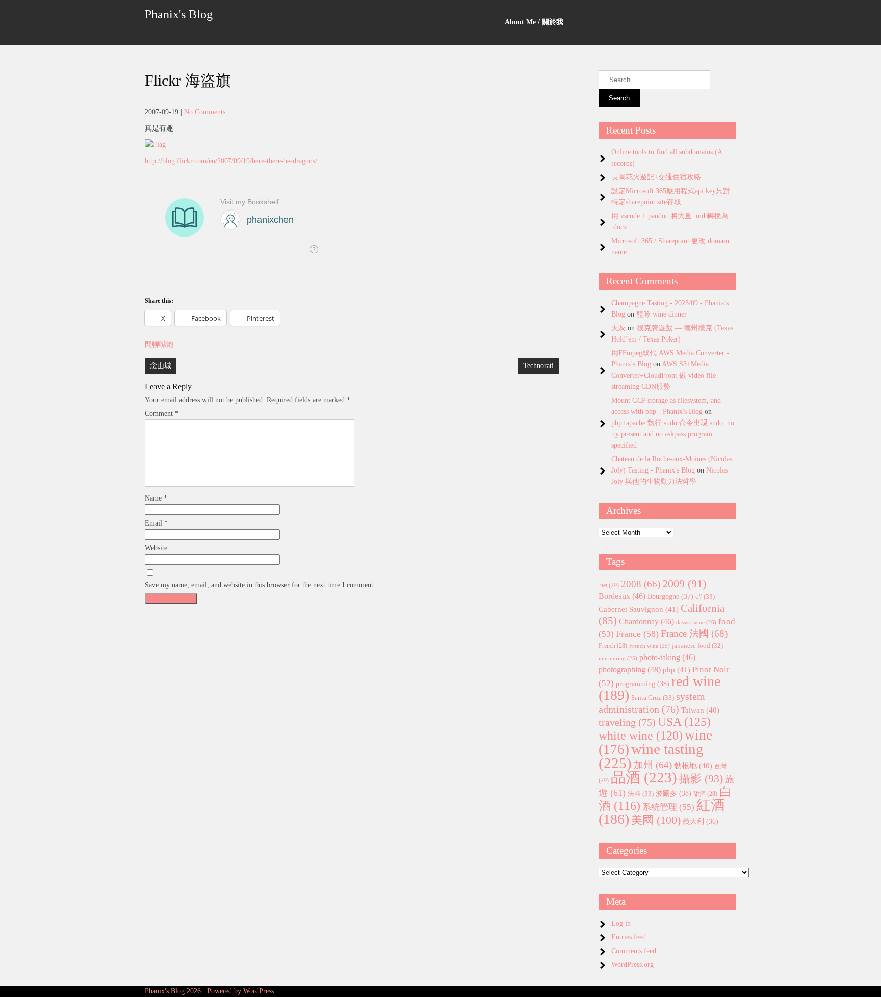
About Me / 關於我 (534, 22)
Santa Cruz (652, 697)
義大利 (700, 821)
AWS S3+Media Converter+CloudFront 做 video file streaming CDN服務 (663, 375)
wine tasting (651, 756)
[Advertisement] (352, 680)
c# (705, 596)
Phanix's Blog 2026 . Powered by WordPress (209, 991)
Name (156, 498)
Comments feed (633, 951)
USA (684, 721)
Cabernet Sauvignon (639, 609)
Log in (621, 923)
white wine (641, 735)
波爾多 (673, 793)
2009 (684, 584)
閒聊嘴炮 (159, 344)
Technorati (538, 366)
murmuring (618, 658)
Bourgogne (670, 596)
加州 (653, 764)
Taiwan (700, 710)
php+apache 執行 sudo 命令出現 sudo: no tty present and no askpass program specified (672, 434)
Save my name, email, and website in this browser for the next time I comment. (260, 585)
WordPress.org (632, 964)
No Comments (204, 112)
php (676, 670)
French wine (649, 646)
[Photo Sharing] (155, 144)
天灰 (618, 328)
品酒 (644, 777)
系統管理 (668, 807)
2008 (640, 584)
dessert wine (696, 622)
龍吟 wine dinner (661, 314)
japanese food (697, 645)
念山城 (160, 366)
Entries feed (628, 937)
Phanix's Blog (179, 14)
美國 (656, 820)
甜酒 (705, 794)
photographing (630, 669)
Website (156, 548)
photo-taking (667, 657)
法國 (641, 793)
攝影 (701, 779)
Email (156, 523)
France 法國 (694, 633)
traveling (627, 722)
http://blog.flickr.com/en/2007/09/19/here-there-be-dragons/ (231, 161)
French (613, 646)
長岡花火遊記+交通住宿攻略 (656, 177)
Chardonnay (646, 621)
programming (642, 683)
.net (609, 585)
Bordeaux (622, 596)
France (637, 633)
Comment (161, 413)
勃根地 (693, 766)
